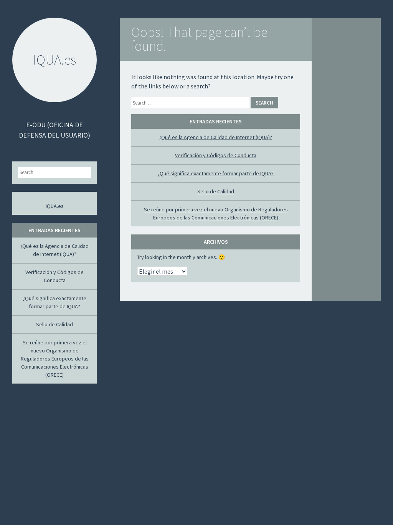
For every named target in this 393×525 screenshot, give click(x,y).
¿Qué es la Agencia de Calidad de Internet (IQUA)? (215, 137)
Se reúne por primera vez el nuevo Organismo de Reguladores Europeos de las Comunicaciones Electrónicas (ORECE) (55, 358)
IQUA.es (55, 206)
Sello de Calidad (215, 191)
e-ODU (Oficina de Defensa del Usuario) (54, 130)
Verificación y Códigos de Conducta (215, 155)
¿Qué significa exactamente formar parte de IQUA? (216, 173)
